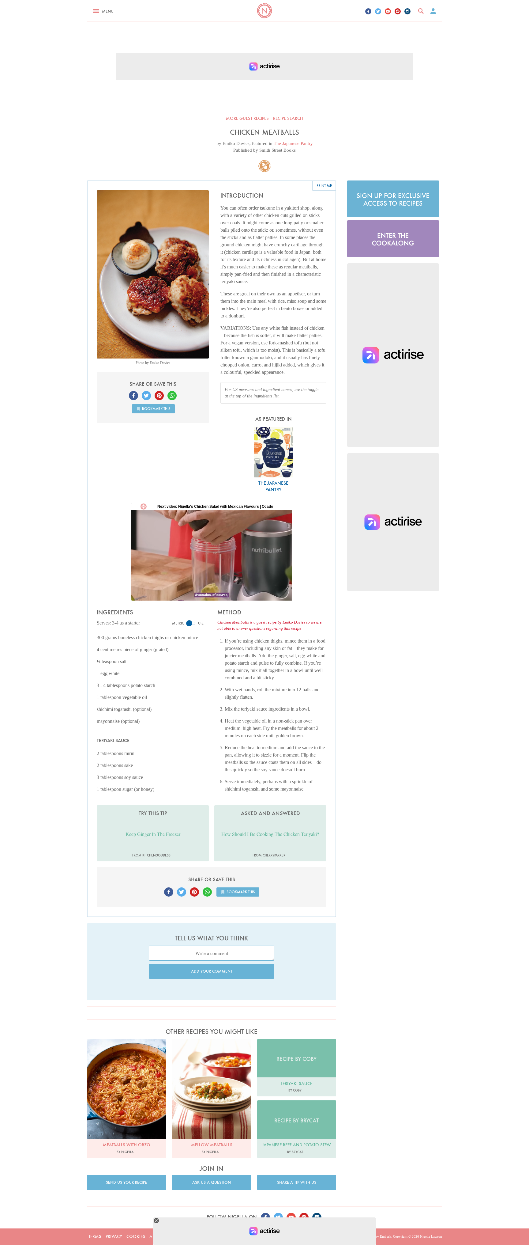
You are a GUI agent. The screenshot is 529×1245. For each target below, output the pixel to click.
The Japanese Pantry (293, 143)
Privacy (114, 1236)
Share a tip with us (296, 1182)
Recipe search (288, 118)
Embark (385, 1236)
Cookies (135, 1236)
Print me (324, 185)
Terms (94, 1236)
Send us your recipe (126, 1182)
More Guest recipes (247, 118)
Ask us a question (211, 1182)
